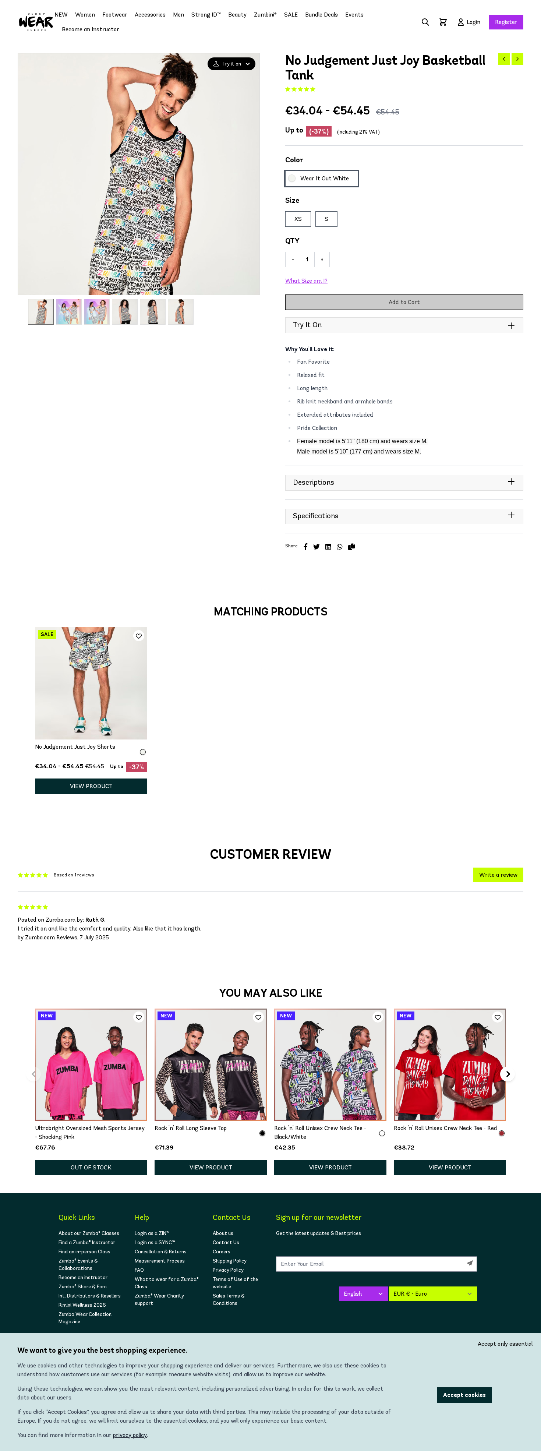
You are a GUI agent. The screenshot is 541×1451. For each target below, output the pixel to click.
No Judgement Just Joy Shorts (75, 746)
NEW (61, 14)
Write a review (498, 874)
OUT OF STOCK (91, 1167)
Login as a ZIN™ (152, 1233)
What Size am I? (306, 280)
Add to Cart (404, 302)
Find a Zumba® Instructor (87, 1242)
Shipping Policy (230, 1261)
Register (506, 21)
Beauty (237, 14)
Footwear (114, 14)
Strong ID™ (206, 14)
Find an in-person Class (84, 1252)
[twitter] (316, 547)
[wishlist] (138, 635)
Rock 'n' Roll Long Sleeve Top (191, 1128)
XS (298, 218)
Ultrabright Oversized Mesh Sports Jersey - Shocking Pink (90, 1132)
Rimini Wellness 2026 (82, 1305)
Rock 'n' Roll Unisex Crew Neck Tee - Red (445, 1128)
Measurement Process (160, 1261)
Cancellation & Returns (161, 1252)
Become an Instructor (90, 29)
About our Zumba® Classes (89, 1233)
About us (223, 1233)
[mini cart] (443, 22)
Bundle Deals (321, 14)
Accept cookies (464, 1394)
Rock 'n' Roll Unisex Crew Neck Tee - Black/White (320, 1132)
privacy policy (130, 1434)
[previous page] (504, 59)
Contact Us (226, 1242)
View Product (91, 786)
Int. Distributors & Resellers (90, 1296)
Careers (221, 1252)
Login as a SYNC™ (155, 1242)
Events (354, 14)
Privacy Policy (228, 1270)
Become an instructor (83, 1277)
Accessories (150, 14)
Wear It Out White (324, 178)
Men (178, 14)
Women (85, 14)
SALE (291, 14)
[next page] (517, 59)
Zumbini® (265, 14)
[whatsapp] (340, 547)
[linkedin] (328, 547)
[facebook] (306, 547)
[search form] (425, 22)
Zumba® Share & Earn (83, 1287)
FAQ (139, 1270)
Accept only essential (505, 1343)
